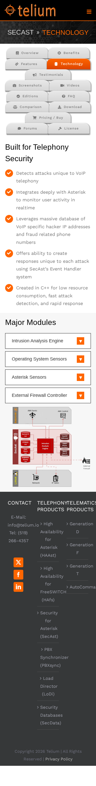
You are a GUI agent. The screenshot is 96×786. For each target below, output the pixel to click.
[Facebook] (18, 575)
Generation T (78, 569)
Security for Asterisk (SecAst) (48, 624)
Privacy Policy (58, 759)
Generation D (78, 527)
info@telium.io (23, 525)
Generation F (78, 548)
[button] (48, 340)
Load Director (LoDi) (48, 686)
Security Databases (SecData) (48, 715)
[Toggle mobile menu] (89, 11)
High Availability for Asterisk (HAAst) (48, 539)
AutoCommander (78, 587)
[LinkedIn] (18, 587)
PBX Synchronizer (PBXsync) (48, 657)
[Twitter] (18, 562)
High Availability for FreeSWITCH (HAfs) (48, 584)
